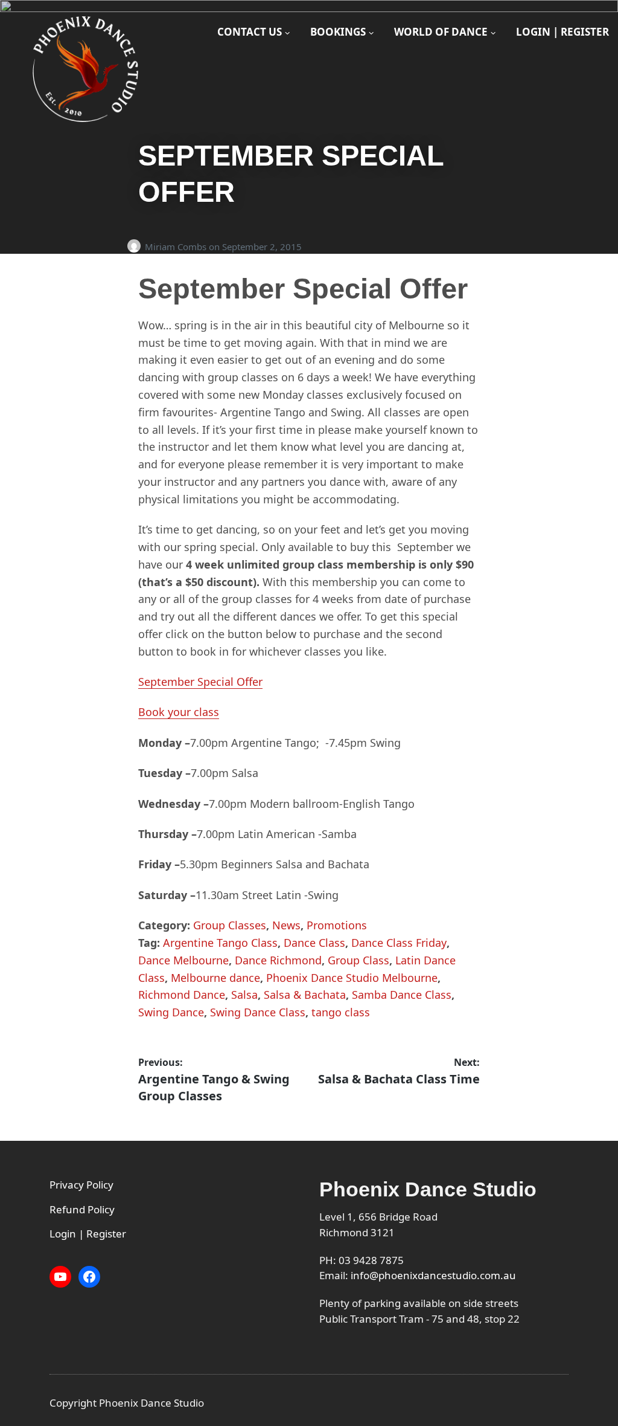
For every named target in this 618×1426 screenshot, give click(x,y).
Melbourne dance (215, 977)
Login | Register (562, 32)
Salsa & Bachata (305, 994)
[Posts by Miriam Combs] (136, 246)
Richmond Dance (181, 994)
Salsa (244, 994)
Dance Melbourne (183, 960)
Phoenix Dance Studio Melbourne (352, 977)
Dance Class (314, 942)
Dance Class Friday (399, 942)
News (286, 925)
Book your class (178, 712)
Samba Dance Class (401, 994)
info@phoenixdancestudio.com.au (433, 1275)
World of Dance (441, 32)
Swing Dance (171, 1012)
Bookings (338, 32)
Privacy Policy (81, 1185)
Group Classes (229, 925)
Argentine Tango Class (220, 942)
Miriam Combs (177, 246)
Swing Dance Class (257, 1012)
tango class (340, 1012)
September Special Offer (200, 681)
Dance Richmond (278, 960)
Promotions (337, 925)
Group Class (358, 960)
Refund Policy (82, 1209)
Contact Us (249, 32)
